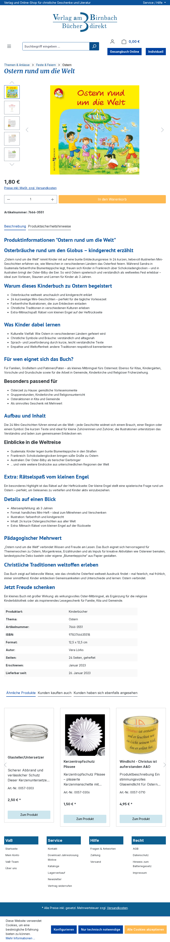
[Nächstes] (162, 130)
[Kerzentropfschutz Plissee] (85, 735)
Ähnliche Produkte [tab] (21, 693)
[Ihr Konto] (112, 41)
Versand (95, 861)
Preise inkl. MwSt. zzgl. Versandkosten (30, 188)
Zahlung (95, 855)
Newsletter (55, 879)
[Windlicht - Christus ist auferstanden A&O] (141, 735)
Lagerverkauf (56, 872)
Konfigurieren (64, 929)
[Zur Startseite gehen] (85, 22)
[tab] (15, 226)
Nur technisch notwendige (100, 929)
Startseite (11, 848)
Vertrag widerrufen (60, 885)
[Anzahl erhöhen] (52, 199)
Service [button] (55, 840)
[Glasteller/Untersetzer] (29, 733)
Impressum (140, 872)
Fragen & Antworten (103, 848)
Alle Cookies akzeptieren (145, 929)
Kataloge (53, 866)
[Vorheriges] (27, 130)
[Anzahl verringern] (8, 199)
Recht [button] (138, 840)
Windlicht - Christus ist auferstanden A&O (138, 764)
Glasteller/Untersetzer (26, 757)
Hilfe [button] (94, 840)
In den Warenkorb (112, 199)
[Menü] (9, 46)
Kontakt (52, 848)
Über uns (11, 868)
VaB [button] (9, 840)
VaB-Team (12, 861)
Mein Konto (12, 855)
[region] (85, 130)
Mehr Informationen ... (20, 938)
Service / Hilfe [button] (153, 2)
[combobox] (56, 46)
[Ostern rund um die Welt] (94, 130)
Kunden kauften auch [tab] (55, 693)
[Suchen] (94, 46)
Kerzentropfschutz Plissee (79, 764)
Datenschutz (141, 855)
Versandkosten (117, 908)
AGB (135, 848)
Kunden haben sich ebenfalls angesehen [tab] (105, 693)
